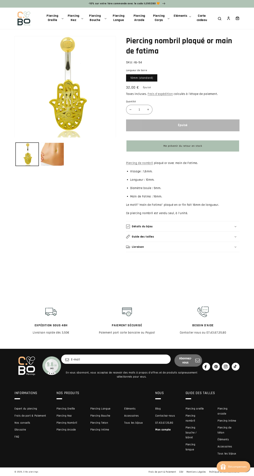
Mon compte (163, 429)
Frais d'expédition (160, 94)
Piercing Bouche (100, 415)
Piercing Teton (99, 423)
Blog (158, 408)
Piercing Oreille (66, 408)
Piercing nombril (190, 418)
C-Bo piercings (30, 471)
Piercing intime (227, 421)
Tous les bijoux (133, 423)
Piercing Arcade (66, 429)
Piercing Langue (100, 408)
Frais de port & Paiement (30, 415)
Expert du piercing (26, 408)
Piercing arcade (222, 411)
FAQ (17, 436)
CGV (181, 471)
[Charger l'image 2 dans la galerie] (52, 154)
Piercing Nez (64, 415)
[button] (54, 18)
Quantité (131, 101)
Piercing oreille (195, 408)
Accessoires (131, 415)
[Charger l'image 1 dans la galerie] (27, 154)
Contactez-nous (165, 415)
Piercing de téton (224, 430)
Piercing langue (190, 447)
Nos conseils (22, 423)
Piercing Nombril (67, 423)
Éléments (223, 439)
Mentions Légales (196, 471)
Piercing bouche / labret (191, 432)
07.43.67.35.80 (164, 423)
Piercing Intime (99, 429)
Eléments (130, 408)
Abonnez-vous (185, 360)
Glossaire (20, 429)
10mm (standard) (141, 78)
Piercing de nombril (139, 163)
